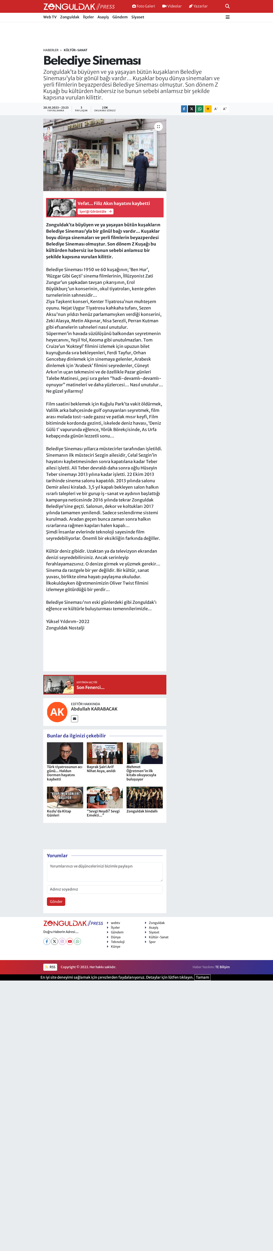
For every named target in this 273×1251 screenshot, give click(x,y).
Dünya (116, 937)
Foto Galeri (146, 6)
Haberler (50, 50)
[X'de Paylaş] (191, 108)
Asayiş (103, 17)
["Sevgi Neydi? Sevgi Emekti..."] (105, 797)
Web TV (50, 17)
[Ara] (227, 6)
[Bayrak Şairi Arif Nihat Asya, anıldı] (105, 753)
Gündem (120, 17)
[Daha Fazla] (208, 108)
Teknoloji (118, 942)
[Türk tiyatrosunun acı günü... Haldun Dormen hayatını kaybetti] (65, 753)
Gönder (56, 901)
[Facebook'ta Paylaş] (184, 108)
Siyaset (137, 17)
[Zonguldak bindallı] (144, 797)
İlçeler (88, 17)
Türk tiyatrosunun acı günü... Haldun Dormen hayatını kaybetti (64, 773)
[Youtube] (69, 941)
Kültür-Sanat (75, 50)
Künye (115, 946)
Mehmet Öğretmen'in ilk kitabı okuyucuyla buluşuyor (141, 773)
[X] (54, 941)
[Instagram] (62, 941)
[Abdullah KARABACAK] (57, 711)
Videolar (174, 6)
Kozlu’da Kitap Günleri (59, 813)
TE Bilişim (222, 967)
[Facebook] (46, 941)
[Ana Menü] (228, 17)
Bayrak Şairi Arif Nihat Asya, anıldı (101, 769)
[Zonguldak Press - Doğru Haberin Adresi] (79, 6)
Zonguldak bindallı (142, 811)
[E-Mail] (74, 718)
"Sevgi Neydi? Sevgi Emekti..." (103, 813)
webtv (115, 923)
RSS (52, 967)
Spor (152, 942)
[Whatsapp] (77, 941)
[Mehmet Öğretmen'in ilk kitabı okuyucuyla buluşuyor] (144, 753)
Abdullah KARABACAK (94, 709)
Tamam (202, 977)
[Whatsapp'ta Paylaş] (199, 108)
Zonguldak (69, 17)
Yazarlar (200, 6)
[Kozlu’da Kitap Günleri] (65, 797)
